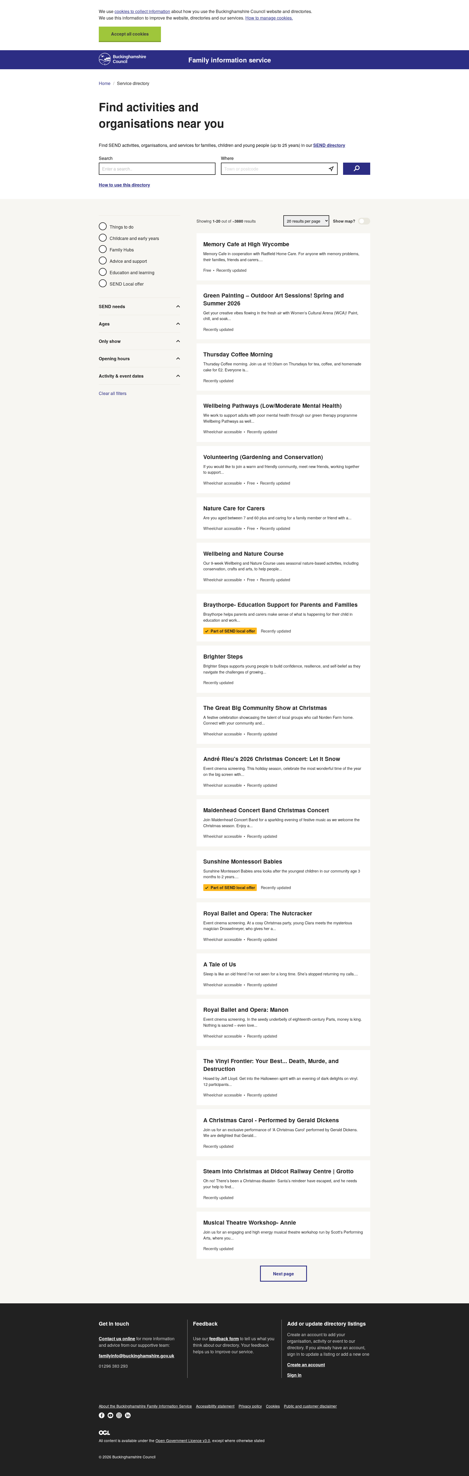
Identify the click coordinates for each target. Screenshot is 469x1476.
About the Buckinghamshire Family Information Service (145, 1406)
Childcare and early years (134, 238)
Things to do (122, 227)
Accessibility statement (215, 1406)
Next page (283, 1273)
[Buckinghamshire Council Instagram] (119, 1416)
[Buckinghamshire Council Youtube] (110, 1416)
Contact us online (117, 1338)
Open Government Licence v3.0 (183, 1440)
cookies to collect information (142, 11)
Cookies (273, 1406)
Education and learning (132, 272)
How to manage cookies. (269, 18)
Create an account (306, 1364)
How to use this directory (124, 185)
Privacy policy (250, 1406)
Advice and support (128, 261)
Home (104, 83)
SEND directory (329, 145)
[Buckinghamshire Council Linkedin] (128, 1416)
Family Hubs (122, 249)
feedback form (224, 1338)
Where (227, 158)
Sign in (294, 1375)
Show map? (344, 221)
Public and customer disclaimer (310, 1406)
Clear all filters (112, 393)
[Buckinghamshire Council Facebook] (102, 1416)
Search (106, 158)
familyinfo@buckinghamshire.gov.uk (136, 1355)
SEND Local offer (127, 284)
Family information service (229, 59)
